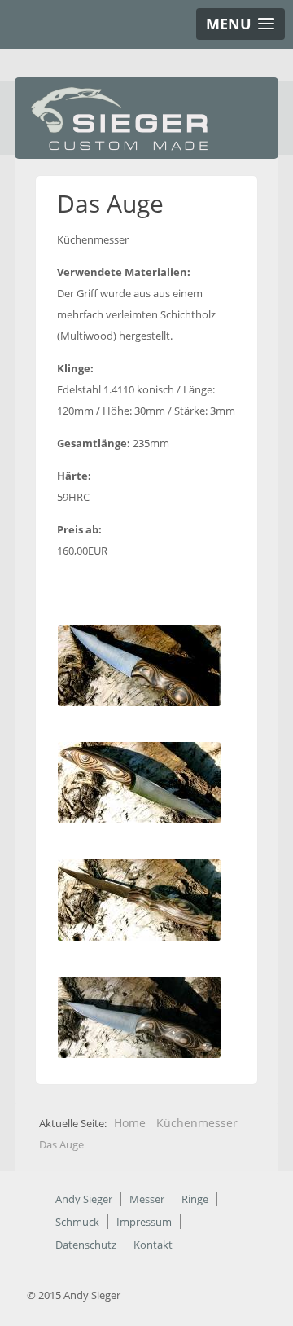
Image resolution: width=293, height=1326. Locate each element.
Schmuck (77, 1221)
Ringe (194, 1199)
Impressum (144, 1221)
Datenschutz (85, 1244)
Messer (146, 1199)
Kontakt (153, 1244)
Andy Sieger (83, 1199)
